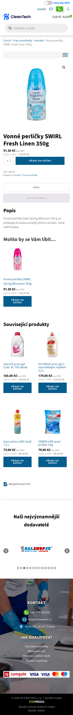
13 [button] (55, 568)
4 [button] (27, 568)
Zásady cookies (36, 710)
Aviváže (39, 40)
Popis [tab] (36, 187)
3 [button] (24, 568)
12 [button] (52, 568)
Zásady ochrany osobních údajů (37, 706)
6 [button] (33, 568)
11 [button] (49, 568)
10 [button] (46, 568)
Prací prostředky (22, 40)
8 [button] (40, 568)
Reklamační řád (36, 651)
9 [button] (43, 568)
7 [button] (36, 568)
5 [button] (30, 568)
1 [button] (18, 568)
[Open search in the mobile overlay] (36, 28)
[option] (36, 549)
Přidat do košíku (40, 160)
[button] (61, 17)
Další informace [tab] (36, 198)
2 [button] (21, 568)
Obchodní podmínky (36, 646)
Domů (7, 40)
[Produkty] (65, 54)
